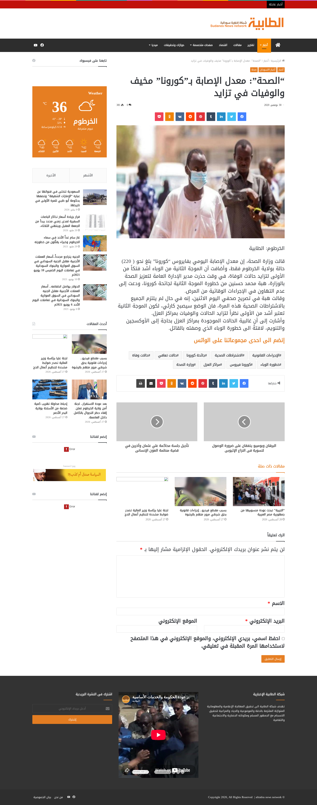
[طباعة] (140, 383)
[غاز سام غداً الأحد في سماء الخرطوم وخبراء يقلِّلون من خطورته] (95, 243)
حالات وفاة (140, 355)
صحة (253, 69)
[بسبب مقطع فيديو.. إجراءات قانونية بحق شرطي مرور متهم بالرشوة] (200, 491)
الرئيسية (276, 60)
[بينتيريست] (200, 116)
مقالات (237, 45)
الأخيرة (51, 175)
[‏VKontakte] (180, 116)
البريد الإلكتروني (265, 621)
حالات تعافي (167, 355)
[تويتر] (231, 116)
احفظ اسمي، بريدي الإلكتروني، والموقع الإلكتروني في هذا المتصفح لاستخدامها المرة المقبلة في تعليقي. (207, 642)
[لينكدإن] (221, 116)
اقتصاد (223, 45)
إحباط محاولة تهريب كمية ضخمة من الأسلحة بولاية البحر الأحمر (50, 408)
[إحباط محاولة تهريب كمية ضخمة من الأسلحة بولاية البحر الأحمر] (49, 389)
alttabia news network (269, 797)
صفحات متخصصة (203, 45)
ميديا (155, 45)
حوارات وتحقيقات (174, 45)
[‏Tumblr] (211, 116)
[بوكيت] (159, 116)
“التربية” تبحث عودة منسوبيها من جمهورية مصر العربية (263, 512)
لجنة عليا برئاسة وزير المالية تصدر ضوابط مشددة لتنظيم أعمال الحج (146, 512)
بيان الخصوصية (42, 797)
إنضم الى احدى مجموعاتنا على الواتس (239, 340)
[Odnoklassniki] (169, 116)
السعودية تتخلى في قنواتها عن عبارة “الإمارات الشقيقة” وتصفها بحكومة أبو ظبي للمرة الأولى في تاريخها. (57, 198)
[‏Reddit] (190, 116)
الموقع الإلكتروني (177, 621)
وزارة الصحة (185, 364)
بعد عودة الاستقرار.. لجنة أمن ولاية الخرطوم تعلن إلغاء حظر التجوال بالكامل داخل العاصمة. (90, 410)
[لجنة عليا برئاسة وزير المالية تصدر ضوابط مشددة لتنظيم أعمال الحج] (142, 491)
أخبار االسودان (267, 69)
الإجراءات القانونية (265, 355)
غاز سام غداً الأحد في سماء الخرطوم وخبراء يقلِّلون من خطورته (57, 240)
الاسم (276, 603)
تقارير (251, 45)
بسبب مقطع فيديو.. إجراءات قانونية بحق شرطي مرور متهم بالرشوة (203, 512)
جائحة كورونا (196, 355)
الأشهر (88, 175)
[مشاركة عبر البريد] (151, 383)
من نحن (58, 797)
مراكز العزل (212, 364)
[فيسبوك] (242, 116)
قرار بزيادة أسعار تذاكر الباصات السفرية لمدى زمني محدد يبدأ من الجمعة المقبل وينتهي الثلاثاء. (57, 221)
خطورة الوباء (270, 364)
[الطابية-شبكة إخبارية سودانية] (245, 23)
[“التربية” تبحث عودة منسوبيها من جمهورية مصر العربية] (259, 491)
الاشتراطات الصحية (229, 355)
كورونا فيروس (240, 364)
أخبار (265, 45)
